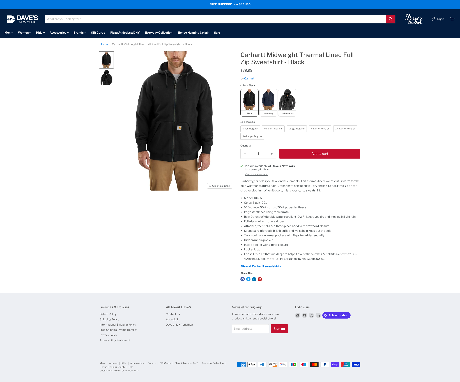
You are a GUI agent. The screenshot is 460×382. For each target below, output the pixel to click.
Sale (217, 32)
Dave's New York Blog (179, 324)
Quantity (245, 145)
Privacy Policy (108, 335)
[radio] (249, 103)
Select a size (247, 121)
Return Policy (108, 314)
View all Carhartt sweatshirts (261, 266)
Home (104, 44)
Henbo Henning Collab (193, 32)
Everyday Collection (158, 32)
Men (7, 32)
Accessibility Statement (115, 340)
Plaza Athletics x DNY (125, 32)
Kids (39, 32)
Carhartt (249, 78)
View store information (256, 174)
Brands (78, 32)
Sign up (279, 329)
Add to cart (319, 153)
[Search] (390, 19)
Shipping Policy (109, 319)
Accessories (58, 32)
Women (23, 32)
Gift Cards (98, 32)
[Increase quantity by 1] (271, 154)
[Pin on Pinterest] (260, 279)
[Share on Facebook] (242, 279)
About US (172, 319)
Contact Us (173, 314)
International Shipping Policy (118, 324)
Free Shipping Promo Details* (118, 329)
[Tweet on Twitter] (248, 279)
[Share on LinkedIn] (254, 279)
